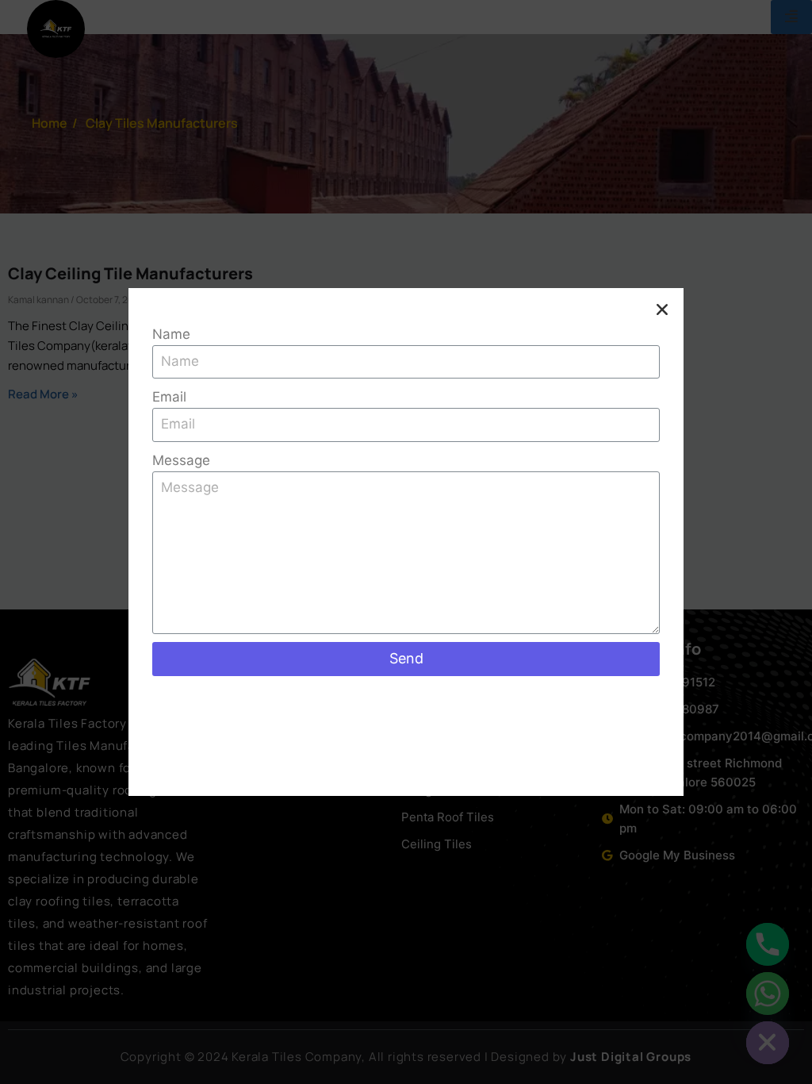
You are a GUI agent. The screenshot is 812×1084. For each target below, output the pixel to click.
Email (169, 397)
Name (171, 334)
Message (181, 460)
